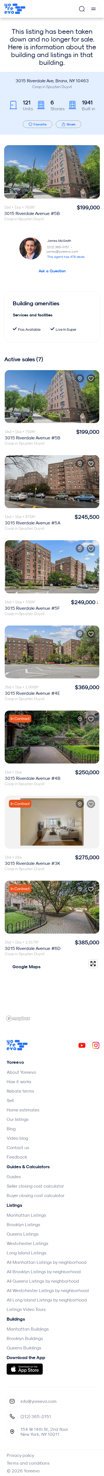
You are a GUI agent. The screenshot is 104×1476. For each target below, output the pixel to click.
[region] (52, 990)
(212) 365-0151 (60, 247)
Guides (14, 1176)
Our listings (18, 1119)
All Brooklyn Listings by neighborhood (44, 1271)
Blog (11, 1128)
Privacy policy (20, 1455)
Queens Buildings (24, 1347)
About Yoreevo (21, 1072)
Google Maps (26, 967)
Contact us (18, 1147)
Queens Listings (23, 1233)
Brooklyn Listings (23, 1224)
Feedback (17, 1156)
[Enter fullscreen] (93, 964)
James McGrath (59, 241)
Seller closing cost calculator (35, 1185)
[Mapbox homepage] (18, 1018)
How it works (19, 1081)
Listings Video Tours (26, 1309)
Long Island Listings (26, 1252)
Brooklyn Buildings (25, 1338)
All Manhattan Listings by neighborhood (47, 1262)
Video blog (17, 1138)
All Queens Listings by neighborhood (43, 1280)
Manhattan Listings (26, 1215)
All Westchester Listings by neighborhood (48, 1290)
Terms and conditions (28, 1462)
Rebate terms (20, 1090)
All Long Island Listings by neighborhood (47, 1299)
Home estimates (23, 1109)
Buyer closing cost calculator (36, 1195)
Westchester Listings (27, 1243)
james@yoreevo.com (62, 251)
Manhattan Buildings (28, 1328)
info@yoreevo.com (39, 1401)
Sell (10, 1100)
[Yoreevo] (17, 1048)
